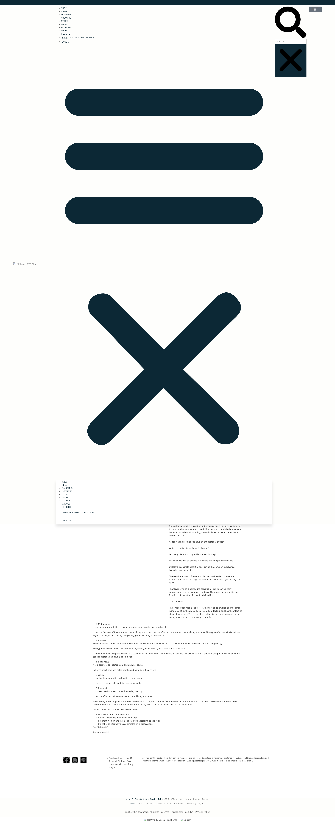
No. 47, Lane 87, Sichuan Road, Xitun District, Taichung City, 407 (172, 804)
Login (64, 24)
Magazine (66, 14)
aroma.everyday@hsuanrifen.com (193, 799)
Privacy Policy (202, 811)
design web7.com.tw (182, 811)
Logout (65, 31)
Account (66, 27)
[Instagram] (75, 760)
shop (64, 8)
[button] (164, 261)
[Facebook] (66, 760)
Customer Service (152, 752)
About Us (66, 18)
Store (64, 21)
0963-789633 (169, 799)
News (64, 11)
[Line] (83, 760)
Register (66, 34)
